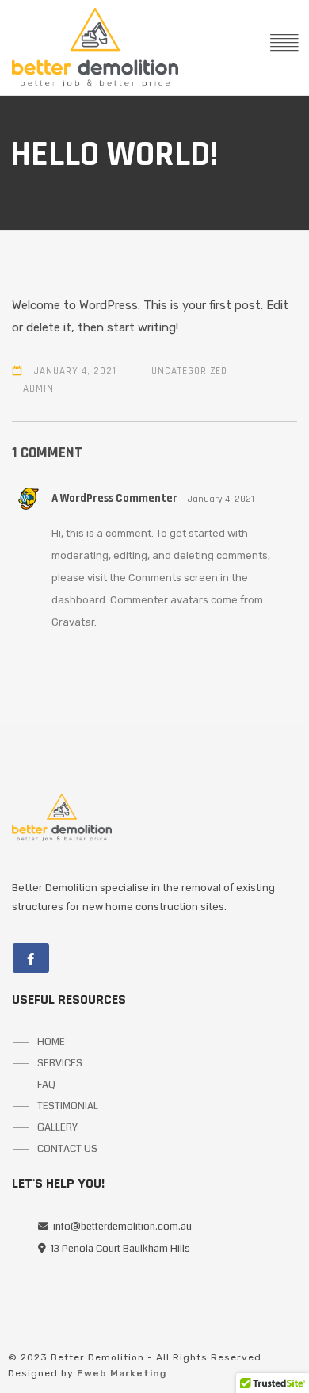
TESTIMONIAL (67, 1106)
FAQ (46, 1084)
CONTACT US (67, 1149)
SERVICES (59, 1063)
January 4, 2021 (75, 371)
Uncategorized (189, 371)
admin (38, 388)
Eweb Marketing (121, 1373)
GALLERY (57, 1127)
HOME (51, 1042)
